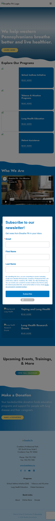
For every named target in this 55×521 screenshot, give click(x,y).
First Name (11, 251)
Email (8, 239)
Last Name (11, 264)
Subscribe (27, 293)
